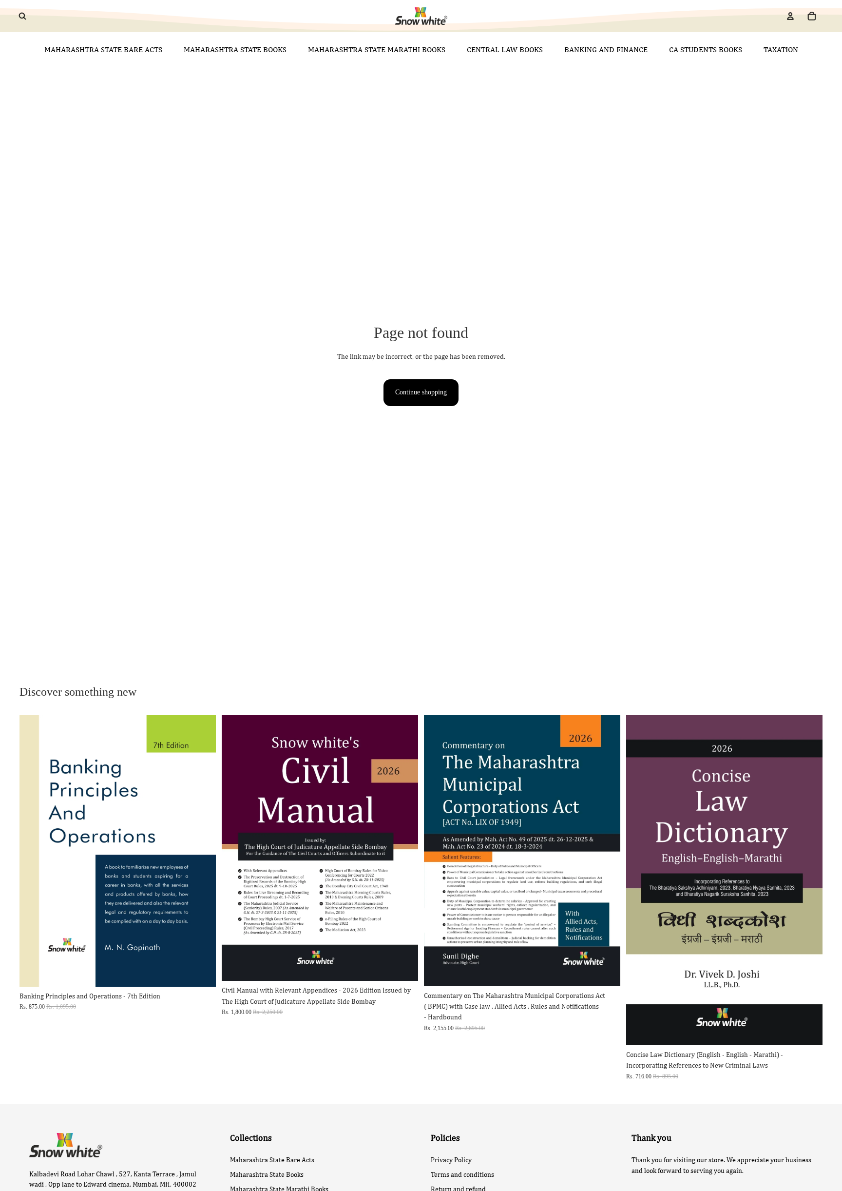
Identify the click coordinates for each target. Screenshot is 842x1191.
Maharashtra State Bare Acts (103, 49)
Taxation (781, 49)
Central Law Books (505, 49)
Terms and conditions (462, 1174)
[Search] (22, 16)
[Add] (201, 971)
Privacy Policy (451, 1160)
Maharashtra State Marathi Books (376, 49)
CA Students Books (705, 49)
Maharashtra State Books (235, 49)
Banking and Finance (606, 49)
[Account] (790, 16)
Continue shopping (421, 392)
